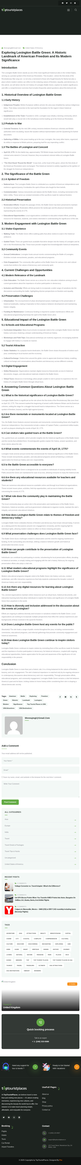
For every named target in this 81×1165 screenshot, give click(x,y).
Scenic (8, 960)
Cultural (65, 938)
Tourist (9, 965)
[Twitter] (67, 3)
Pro (60, 1160)
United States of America (34, 48)
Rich (67, 954)
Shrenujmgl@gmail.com (12, 48)
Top (27, 960)
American (12, 696)
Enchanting (46, 944)
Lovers (9, 954)
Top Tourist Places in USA (36, 704)
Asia (6, 819)
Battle (23, 696)
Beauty (43, 933)
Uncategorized (10, 858)
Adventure (10, 933)
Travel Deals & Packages (14, 845)
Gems (8, 949)
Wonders (37, 970)
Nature (29, 954)
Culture (9, 944)
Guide (17, 949)
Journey (66, 949)
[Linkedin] (19, 1117)
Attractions (31, 933)
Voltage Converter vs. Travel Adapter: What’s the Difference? (37, 886)
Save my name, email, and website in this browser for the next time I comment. (32, 777)
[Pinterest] (75, 3)
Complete (37, 938)
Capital (68, 933)
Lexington (38, 700)
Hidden (46, 949)
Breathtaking (55, 933)
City (17, 938)
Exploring (33, 696)
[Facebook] (62, 3)
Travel (7, 838)
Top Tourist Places (41, 960)
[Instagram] (71, 3)
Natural (19, 954)
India (6, 832)
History (56, 949)
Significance (17, 704)
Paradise (40, 954)
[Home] (12, 10)
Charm (8, 938)
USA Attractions (8, 708)
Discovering (33, 944)
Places (58, 954)
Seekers (19, 960)
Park (49, 954)
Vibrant (27, 970)
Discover (20, 944)
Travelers (30, 965)
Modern (6, 704)
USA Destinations (25, 708)
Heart (25, 949)
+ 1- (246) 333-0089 (40, 1041)
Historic (15, 700)
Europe (7, 826)
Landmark (26, 700)
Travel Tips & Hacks (12, 851)
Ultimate (42, 965)
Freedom (44, 696)
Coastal (26, 938)
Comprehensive (51, 938)
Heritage (35, 949)
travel (19, 965)
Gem (69, 944)
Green (5, 700)
